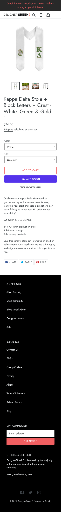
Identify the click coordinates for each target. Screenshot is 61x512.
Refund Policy (14, 402)
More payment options (30, 186)
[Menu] (55, 14)
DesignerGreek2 (25, 501)
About (10, 385)
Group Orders (14, 367)
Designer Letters (15, 318)
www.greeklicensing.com (20, 474)
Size (6, 153)
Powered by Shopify (42, 501)
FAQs (10, 358)
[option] (16, 86)
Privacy (10, 376)
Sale (9, 327)
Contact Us (12, 350)
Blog (9, 411)
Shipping (8, 129)
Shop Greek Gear (16, 309)
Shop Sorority (14, 292)
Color (7, 140)
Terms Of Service (16, 393)
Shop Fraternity (15, 301)
